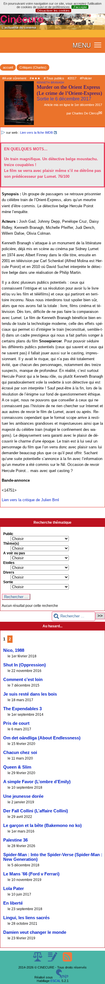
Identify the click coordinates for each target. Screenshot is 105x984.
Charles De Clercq (85, 113)
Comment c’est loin (23, 679)
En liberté (13, 903)
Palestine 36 (15, 840)
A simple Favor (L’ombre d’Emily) (37, 781)
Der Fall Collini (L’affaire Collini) (35, 811)
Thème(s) (11, 543)
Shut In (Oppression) (24, 665)
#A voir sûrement (14, 78)
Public (8, 534)
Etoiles (9, 563)
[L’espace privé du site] (53, 960)
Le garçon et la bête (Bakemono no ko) (42, 825)
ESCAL (55, 981)
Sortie (8, 582)
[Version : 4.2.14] (62, 977)
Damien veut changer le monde (34, 932)
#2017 (72, 78)
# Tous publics (54, 78)
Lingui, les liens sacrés (26, 917)
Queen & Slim (17, 767)
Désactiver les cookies (53, 10)
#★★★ (35, 78)
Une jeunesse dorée (23, 796)
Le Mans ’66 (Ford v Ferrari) (31, 874)
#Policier (86, 78)
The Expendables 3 (22, 708)
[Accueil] (52, 28)
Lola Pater (13, 888)
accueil (8, 67)
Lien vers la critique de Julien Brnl (30, 500)
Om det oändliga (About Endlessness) (41, 738)
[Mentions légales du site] (38, 960)
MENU (82, 45)
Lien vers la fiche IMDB (36, 132)
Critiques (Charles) (33, 67)
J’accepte (80, 7)
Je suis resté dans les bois (30, 694)
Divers (8, 572)
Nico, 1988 (13, 650)
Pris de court (16, 723)
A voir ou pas (14, 553)
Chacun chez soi (20, 752)
